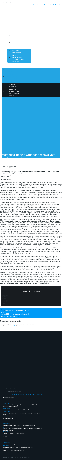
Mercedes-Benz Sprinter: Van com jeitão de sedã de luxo (18, 447)
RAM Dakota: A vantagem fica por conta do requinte (16, 444)
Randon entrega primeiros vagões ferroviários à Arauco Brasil (19, 425)
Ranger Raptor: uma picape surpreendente (14, 450)
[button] (31, 295)
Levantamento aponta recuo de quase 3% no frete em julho (18, 409)
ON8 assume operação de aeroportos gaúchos (15, 433)
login (14, 325)
